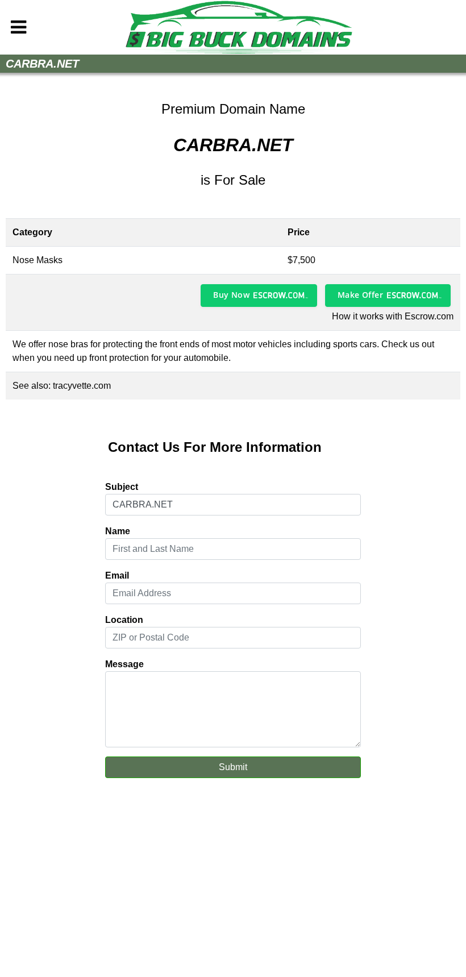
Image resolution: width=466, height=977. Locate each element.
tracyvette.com (82, 385)
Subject (121, 487)
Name (117, 531)
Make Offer (360, 294)
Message (124, 664)
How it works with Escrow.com (392, 316)
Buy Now (231, 294)
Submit (233, 767)
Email (117, 575)
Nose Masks (38, 260)
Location (124, 620)
